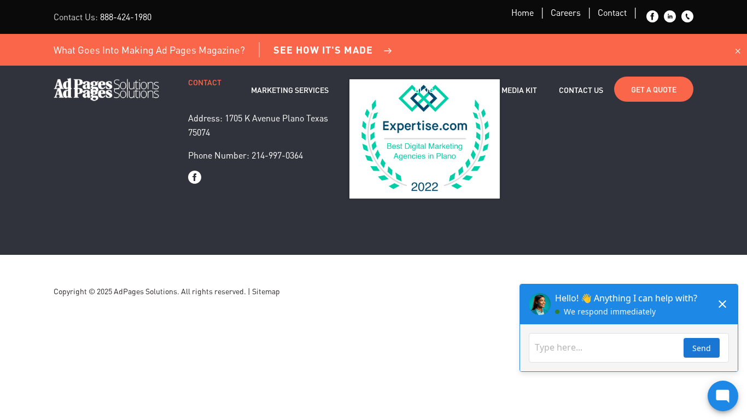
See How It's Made (323, 49)
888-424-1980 (125, 16)
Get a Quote (653, 89)
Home (522, 12)
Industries (372, 90)
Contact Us (581, 90)
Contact (612, 12)
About (468, 90)
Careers (566, 12)
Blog (424, 90)
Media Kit (519, 90)
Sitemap (266, 291)
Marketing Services (290, 90)
